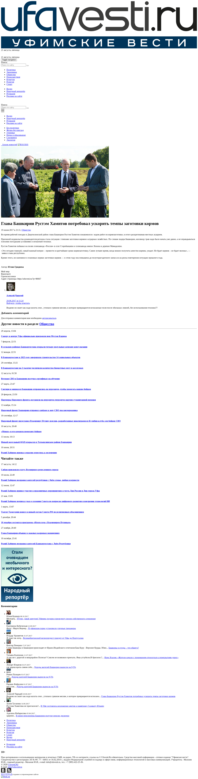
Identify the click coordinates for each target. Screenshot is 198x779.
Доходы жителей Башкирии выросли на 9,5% (55, 667)
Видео (9, 89)
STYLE (6, 774)
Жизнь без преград (15, 130)
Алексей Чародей (14, 295)
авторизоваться (49, 318)
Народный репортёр (15, 91)
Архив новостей (9, 144)
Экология (10, 140)
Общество (11, 74)
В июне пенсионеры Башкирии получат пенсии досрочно (42, 716)
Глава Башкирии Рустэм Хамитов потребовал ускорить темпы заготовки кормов (138, 696)
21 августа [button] (6, 50)
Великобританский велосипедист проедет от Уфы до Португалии (53, 638)
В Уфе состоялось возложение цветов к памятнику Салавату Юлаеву (72, 706)
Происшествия (13, 77)
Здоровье (10, 133)
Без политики (12, 128)
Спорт (9, 84)
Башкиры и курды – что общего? (124, 648)
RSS (26, 144)
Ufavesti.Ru (13, 764)
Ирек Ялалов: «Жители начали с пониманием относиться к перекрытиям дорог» (141, 657)
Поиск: (4, 62)
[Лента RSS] (9, 772)
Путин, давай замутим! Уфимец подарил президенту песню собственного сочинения (56, 619)
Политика (11, 70)
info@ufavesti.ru (15, 767)
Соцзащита (11, 137)
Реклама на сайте (14, 96)
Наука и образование (16, 135)
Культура (10, 79)
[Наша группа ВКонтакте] (3, 772)
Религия (10, 82)
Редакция (10, 94)
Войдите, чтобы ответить (18, 303)
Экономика (11, 72)
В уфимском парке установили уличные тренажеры (52, 628)
